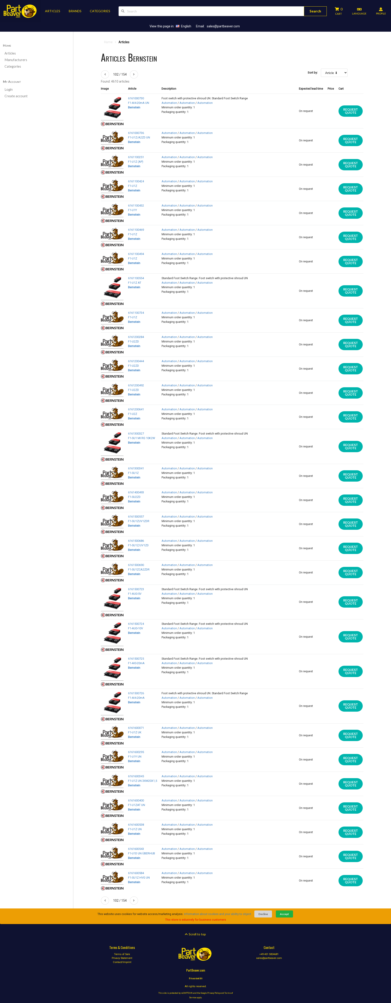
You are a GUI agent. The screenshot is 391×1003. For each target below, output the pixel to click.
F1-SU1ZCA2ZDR (139, 569)
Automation (169, 103)
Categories (13, 66)
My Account (12, 81)
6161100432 (136, 205)
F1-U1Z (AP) (135, 161)
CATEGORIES (100, 11)
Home (7, 45)
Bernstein (134, 107)
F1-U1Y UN (134, 756)
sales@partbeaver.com (223, 26)
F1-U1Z (132, 186)
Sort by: (313, 72)
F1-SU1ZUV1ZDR (138, 521)
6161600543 (136, 849)
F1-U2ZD (133, 341)
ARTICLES (52, 11)
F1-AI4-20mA (136, 697)
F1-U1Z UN (135, 829)
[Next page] (134, 74)
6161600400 (136, 800)
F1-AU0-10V (135, 628)
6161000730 (136, 98)
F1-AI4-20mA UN (138, 103)
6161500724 (136, 623)
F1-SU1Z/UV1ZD (138, 545)
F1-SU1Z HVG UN (139, 877)
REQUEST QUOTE (350, 110)
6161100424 (136, 181)
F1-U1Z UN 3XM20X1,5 (142, 780)
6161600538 (136, 824)
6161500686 (136, 540)
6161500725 (136, 658)
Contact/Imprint (122, 962)
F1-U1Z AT (134, 282)
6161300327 (136, 433)
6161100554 (136, 278)
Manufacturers (16, 60)
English (186, 26)
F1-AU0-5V (134, 593)
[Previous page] (105, 74)
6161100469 (136, 229)
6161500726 (136, 693)
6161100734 (136, 312)
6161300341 (136, 468)
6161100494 (136, 254)
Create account (16, 96)
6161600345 (136, 776)
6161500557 (136, 516)
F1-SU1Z (133, 473)
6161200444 (136, 361)
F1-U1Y (132, 210)
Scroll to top (197, 934)
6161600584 (136, 873)
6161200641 (136, 409)
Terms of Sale (122, 954)
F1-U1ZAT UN (136, 805)
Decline (263, 914)
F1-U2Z (132, 414)
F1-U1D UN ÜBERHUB (141, 853)
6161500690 (136, 565)
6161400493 (136, 492)
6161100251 (136, 157)
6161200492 (136, 385)
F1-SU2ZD (134, 497)
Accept (284, 914)
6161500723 (136, 589)
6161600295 (136, 752)
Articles (10, 53)
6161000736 (136, 133)
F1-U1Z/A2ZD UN (139, 137)
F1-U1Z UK (134, 732)
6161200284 (136, 337)
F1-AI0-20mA (136, 663)
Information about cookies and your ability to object (217, 914)
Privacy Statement (122, 958)
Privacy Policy (213, 993)
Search (315, 11)
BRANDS (75, 11)
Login (9, 89)
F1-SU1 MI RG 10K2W (141, 438)
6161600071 (136, 728)
